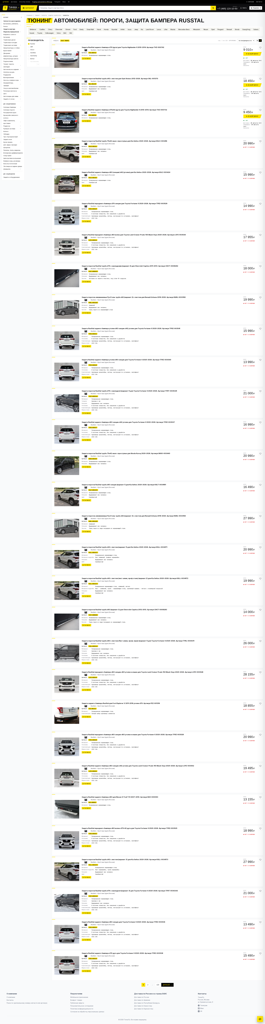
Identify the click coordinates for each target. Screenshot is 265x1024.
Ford (75, 29)
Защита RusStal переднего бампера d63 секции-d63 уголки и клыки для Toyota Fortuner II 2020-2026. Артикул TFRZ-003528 (133, 735)
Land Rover (150, 29)
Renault (229, 29)
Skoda (237, 29)
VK (69, 2)
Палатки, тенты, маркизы (11, 150)
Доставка (14, 2)
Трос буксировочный (10, 137)
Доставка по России (141, 997)
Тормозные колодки (10, 42)
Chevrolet (58, 29)
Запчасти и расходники (11, 21)
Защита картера (9, 29)
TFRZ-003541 (93, 334)
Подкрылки (7, 75)
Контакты (259, 2)
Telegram (57, 2)
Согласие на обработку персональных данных (87, 1012)
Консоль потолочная (10, 163)
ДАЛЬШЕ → (167, 985)
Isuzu (129, 29)
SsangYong (246, 29)
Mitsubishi (196, 29)
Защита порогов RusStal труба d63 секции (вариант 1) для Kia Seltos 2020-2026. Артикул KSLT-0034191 (124, 485)
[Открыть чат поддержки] (260, 1019)
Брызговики (7, 50)
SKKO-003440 (93, 458)
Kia (142, 29)
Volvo (59, 33)
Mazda (172, 29)
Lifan (165, 29)
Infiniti (122, 29)
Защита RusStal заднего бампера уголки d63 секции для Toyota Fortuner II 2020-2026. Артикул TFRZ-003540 (126, 360)
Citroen (67, 29)
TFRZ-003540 (93, 365)
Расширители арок (9, 112)
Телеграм (203, 1005)
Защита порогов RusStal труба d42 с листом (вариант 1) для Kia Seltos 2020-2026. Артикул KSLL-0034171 (124, 547)
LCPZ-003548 (93, 677)
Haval (99, 29)
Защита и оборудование (11, 177)
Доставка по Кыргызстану (143, 1009)
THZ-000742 (92, 52)
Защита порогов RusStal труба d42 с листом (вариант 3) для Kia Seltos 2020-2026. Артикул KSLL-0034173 (125, 859)
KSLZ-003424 (93, 177)
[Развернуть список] (38, 64)
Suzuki (32, 33)
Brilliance (33, 29)
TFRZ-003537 (93, 427)
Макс (64, 2)
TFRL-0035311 (93, 646)
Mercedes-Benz (184, 29)
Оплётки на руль (8, 72)
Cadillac (42, 29)
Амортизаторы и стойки (11, 48)
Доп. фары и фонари (10, 145)
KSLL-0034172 (93, 583)
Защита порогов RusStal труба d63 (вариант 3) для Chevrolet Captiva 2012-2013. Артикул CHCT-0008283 (124, 610)
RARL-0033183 (93, 521)
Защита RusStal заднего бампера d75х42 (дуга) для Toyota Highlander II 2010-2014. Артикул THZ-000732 (124, 110)
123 (158, 985)
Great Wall (90, 29)
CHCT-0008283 (93, 615)
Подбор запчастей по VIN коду (42, 2)
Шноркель (6, 147)
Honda (106, 29)
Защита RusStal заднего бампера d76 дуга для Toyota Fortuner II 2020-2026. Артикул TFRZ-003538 (122, 953)
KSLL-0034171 (93, 552)
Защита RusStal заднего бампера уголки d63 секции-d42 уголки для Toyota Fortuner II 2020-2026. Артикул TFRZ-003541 (131, 328)
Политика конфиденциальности (81, 1009)
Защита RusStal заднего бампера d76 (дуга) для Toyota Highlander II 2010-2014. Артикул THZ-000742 (123, 47)
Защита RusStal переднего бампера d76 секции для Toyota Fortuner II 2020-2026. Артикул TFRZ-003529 (124, 203)
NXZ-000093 (92, 802)
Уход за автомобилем (10, 88)
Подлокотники (8, 61)
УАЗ (70, 33)
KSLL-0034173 (93, 865)
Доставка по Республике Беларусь (147, 1003)
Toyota (39, 33)
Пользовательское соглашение (81, 1006)
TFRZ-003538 (93, 958)
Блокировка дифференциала (13, 153)
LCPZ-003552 (93, 771)
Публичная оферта (77, 1003)
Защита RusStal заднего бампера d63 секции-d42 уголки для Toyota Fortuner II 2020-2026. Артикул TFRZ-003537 (128, 422)
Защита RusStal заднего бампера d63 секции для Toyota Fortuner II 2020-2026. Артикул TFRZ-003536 (123, 922)
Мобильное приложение (79, 997)
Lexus (159, 29)
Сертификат (87, 58)
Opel (213, 29)
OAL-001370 (92, 84)
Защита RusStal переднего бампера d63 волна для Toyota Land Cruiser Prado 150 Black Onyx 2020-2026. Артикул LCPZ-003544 (134, 235)
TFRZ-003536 (93, 927)
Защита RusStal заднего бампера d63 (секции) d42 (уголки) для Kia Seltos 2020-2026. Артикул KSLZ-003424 (126, 172)
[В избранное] (260, 48)
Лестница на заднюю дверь (12, 166)
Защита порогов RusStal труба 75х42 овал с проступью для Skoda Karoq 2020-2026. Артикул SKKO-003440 (126, 453)
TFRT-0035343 (93, 896)
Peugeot (220, 29)
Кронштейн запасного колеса (10, 116)
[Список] (260, 40)
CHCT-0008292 (93, 271)
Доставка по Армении (142, 1000)
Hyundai (114, 29)
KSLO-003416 (93, 146)
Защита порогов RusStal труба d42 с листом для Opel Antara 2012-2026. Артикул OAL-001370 (120, 79)
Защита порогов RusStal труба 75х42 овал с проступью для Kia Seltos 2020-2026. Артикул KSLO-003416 (124, 141)
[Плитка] (257, 40)
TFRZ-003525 (93, 833)
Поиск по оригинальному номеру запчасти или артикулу (27, 1003)
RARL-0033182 (93, 302)
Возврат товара (76, 1000)
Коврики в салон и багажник (9, 36)
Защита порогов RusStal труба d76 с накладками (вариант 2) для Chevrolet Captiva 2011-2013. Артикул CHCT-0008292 (130, 266)
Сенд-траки (7, 155)
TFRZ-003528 (93, 740)
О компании (250, 2)
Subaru (256, 29)
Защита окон (7, 139)
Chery (50, 29)
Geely (82, 29)
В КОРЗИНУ (253, 54)
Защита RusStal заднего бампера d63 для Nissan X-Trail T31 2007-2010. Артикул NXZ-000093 (120, 797)
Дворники (6, 53)
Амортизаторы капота (10, 58)
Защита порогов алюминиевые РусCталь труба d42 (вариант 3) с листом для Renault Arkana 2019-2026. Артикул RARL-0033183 (134, 516)
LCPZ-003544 (93, 240)
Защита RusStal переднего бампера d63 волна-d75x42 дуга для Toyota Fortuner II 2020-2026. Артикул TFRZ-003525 (129, 828)
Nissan (206, 29)
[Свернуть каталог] (22, 17)
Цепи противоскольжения (12, 158)
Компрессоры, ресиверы (11, 161)
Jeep (136, 29)
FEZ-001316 (92, 708)
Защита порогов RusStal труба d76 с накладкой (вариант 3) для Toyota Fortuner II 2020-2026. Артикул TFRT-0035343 (130, 891)
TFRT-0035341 (93, 396)
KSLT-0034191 (93, 490)
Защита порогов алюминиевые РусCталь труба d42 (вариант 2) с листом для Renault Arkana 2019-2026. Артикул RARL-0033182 (134, 297)
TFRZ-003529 (93, 209)
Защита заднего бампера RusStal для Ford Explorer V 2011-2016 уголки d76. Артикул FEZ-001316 (121, 703)
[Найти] (213, 8)
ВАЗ (65, 33)
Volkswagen (49, 33)
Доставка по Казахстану (143, 1006)
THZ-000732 (92, 115)
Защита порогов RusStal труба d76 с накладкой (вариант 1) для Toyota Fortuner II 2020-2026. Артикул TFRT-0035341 (129, 391)
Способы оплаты (24, 2)
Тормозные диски (9, 40)
